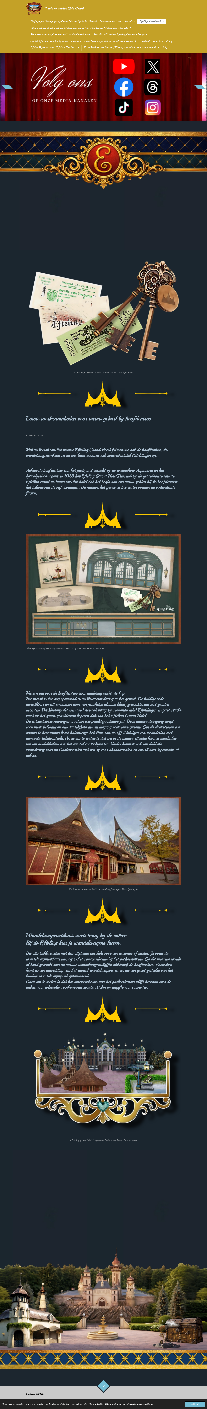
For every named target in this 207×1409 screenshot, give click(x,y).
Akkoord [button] (194, 1404)
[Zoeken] (165, 47)
